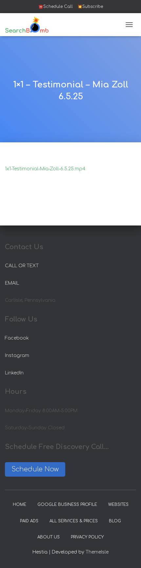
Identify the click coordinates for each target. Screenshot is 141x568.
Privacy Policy (87, 537)
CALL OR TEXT (22, 265)
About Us (48, 537)
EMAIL (12, 283)
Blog (115, 521)
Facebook (17, 338)
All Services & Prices (74, 521)
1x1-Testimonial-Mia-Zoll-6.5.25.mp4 (45, 168)
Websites (118, 504)
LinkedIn (14, 372)
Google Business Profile (67, 504)
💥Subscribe (90, 6)
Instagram (17, 355)
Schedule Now (35, 469)
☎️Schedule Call (55, 6)
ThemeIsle (97, 552)
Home (19, 504)
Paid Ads (29, 521)
